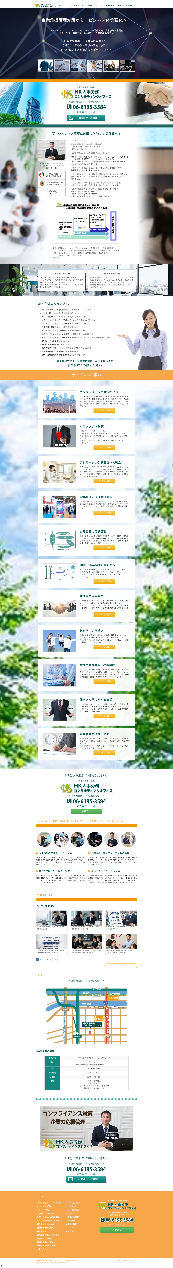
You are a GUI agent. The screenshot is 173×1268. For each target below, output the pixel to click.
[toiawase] (86, 118)
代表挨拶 (56, 258)
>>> (55, 959)
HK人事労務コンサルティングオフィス (56, 1260)
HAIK (136, 1262)
